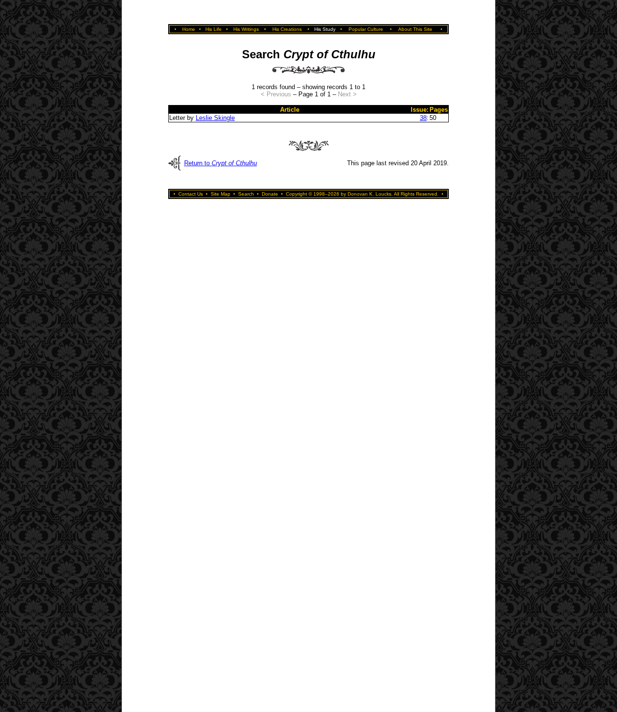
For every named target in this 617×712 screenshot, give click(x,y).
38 (423, 117)
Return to (220, 163)
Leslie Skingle (215, 117)
